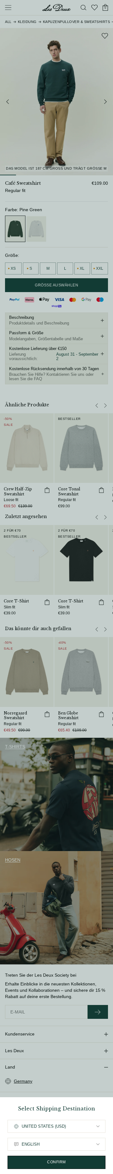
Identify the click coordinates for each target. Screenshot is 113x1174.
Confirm (56, 1162)
